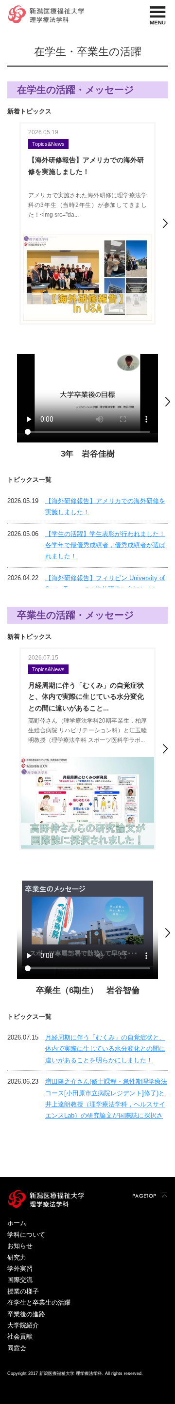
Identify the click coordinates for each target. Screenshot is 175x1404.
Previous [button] (9, 223)
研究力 (16, 1257)
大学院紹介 (23, 1325)
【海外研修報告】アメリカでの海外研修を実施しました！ (105, 506)
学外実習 (20, 1268)
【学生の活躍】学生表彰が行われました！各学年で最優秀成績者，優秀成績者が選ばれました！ (105, 545)
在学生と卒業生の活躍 (38, 1302)
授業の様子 (23, 1291)
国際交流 (20, 1279)
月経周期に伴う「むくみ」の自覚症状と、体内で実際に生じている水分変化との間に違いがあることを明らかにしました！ (105, 1049)
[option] (87, 223)
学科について (26, 1234)
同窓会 (16, 1348)
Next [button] (165, 223)
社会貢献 (20, 1336)
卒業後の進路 (26, 1314)
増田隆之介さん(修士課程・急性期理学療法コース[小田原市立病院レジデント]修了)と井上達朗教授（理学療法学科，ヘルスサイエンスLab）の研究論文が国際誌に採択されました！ (106, 1104)
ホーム (16, 1223)
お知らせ (20, 1245)
